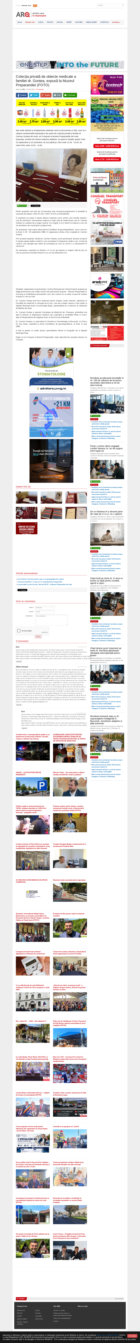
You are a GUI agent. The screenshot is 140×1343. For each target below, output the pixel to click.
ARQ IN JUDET (91, 22)
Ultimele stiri (30, 22)
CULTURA (79, 22)
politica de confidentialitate (107, 1335)
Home (20, 22)
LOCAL (41, 22)
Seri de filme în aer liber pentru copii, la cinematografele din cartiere (40, 579)
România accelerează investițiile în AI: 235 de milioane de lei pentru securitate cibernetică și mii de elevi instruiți (107, 381)
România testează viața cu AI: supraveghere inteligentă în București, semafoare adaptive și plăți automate (106, 720)
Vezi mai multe (119, 1298)
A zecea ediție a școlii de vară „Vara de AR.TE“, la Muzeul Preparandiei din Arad (44, 584)
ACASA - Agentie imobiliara (22, 1323)
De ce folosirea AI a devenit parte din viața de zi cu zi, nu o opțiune (106, 512)
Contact (55, 1321)
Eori (17, 647)
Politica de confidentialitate (61, 1318)
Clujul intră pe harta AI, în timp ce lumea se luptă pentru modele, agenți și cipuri (106, 580)
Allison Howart (22, 667)
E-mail (31, 611)
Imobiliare (116, 22)
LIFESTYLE (104, 22)
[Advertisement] (70, 44)
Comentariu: (29, 616)
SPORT (69, 22)
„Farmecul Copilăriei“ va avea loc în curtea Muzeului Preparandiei (39, 582)
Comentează (23, 205)
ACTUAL (60, 22)
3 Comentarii (40, 89)
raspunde (19, 661)
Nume (31, 607)
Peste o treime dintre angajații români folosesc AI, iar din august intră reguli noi (106, 448)
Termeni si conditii (59, 1310)
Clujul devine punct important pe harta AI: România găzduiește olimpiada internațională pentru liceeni (105, 652)
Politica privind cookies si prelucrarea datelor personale (62, 1314)
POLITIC (50, 22)
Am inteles (132, 1336)
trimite (38, 636)
